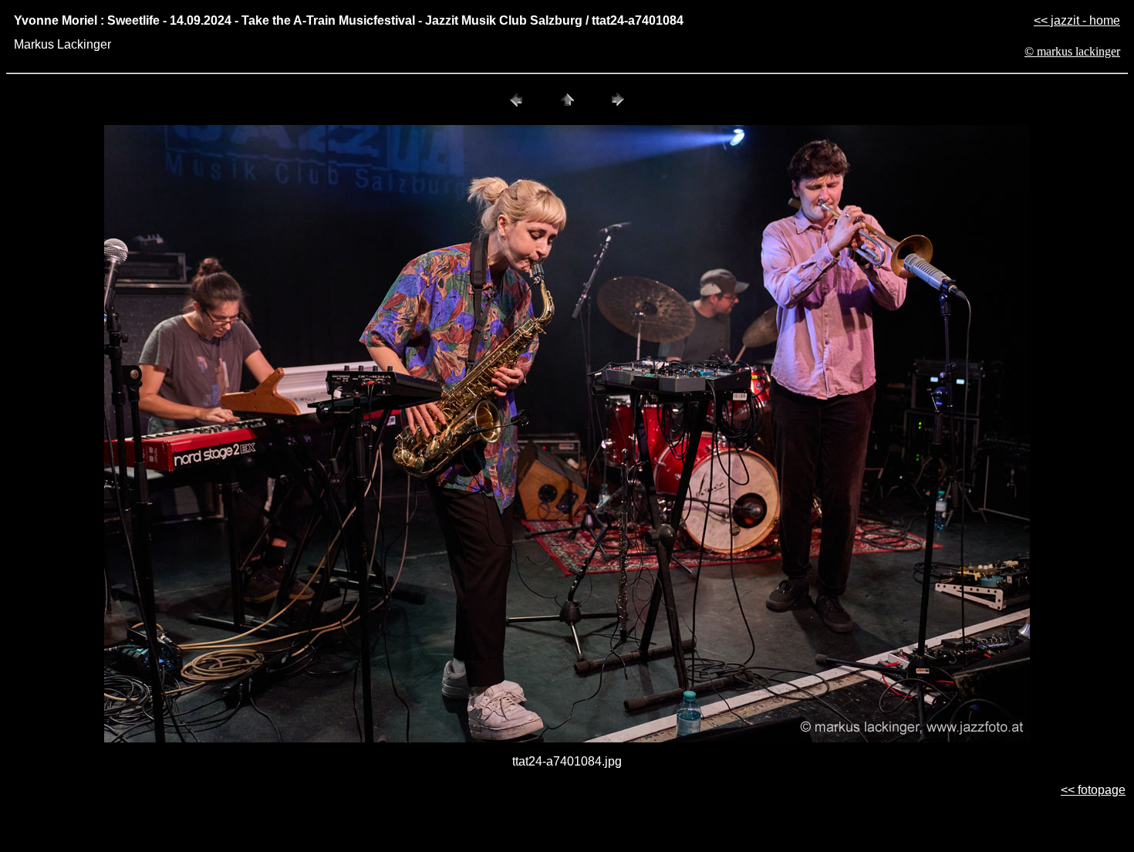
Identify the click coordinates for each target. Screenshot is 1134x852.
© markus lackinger (1072, 51)
